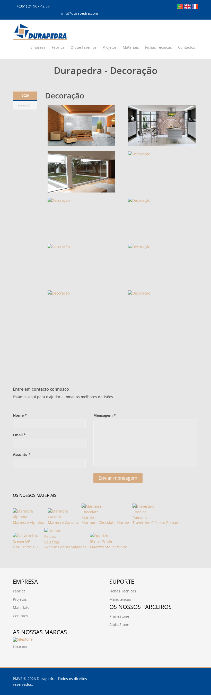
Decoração (24, 105)
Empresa (38, 47)
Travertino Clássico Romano (156, 522)
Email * (19, 434)
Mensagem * (104, 415)
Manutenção (120, 599)
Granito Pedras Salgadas (65, 547)
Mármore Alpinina (28, 522)
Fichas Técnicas (158, 47)
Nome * (20, 415)
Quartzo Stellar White (108, 547)
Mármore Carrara (63, 522)
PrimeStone (119, 616)
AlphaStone (119, 624)
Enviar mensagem (118, 478)
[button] (19, 644)
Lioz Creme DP (25, 547)
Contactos (186, 47)
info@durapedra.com (79, 13)
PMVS (17, 678)
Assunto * (22, 454)
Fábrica (58, 47)
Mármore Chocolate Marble (105, 522)
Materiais (131, 47)
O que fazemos (83, 47)
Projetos (110, 47)
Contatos (20, 615)
